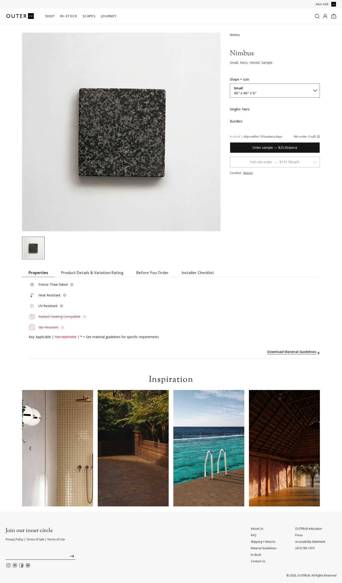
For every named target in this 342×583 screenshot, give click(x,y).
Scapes (89, 16)
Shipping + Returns (263, 542)
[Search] (317, 16)
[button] (30, 448)
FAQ (253, 535)
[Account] (325, 16)
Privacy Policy (14, 539)
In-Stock (68, 16)
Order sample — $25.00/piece (274, 147)
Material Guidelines (263, 548)
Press (298, 535)
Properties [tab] (38, 272)
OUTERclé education (308, 529)
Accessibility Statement (310, 542)
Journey (108, 16)
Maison (248, 173)
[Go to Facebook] (21, 565)
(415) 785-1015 (305, 548)
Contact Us (258, 561)
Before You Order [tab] (152, 272)
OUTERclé (303, 575)
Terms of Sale (35, 539)
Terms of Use (56, 539)
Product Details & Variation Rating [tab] (92, 272)
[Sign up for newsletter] (40, 557)
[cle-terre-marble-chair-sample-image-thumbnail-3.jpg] (33, 248)
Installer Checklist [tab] (198, 272)
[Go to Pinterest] (15, 565)
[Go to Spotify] (28, 565)
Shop (49, 16)
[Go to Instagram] (8, 565)
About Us (257, 529)
